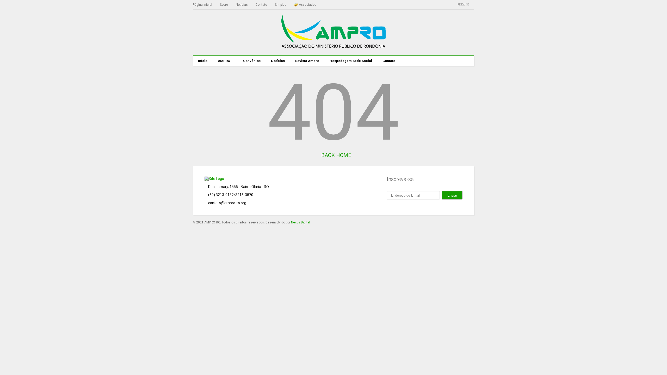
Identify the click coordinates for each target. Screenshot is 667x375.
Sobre (224, 5)
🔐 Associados (305, 5)
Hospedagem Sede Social (351, 61)
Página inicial (202, 5)
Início (202, 61)
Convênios (252, 61)
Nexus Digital (300, 222)
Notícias (242, 5)
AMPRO (224, 61)
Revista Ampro (307, 61)
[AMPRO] (333, 46)
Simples (280, 5)
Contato (261, 5)
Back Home (335, 155)
